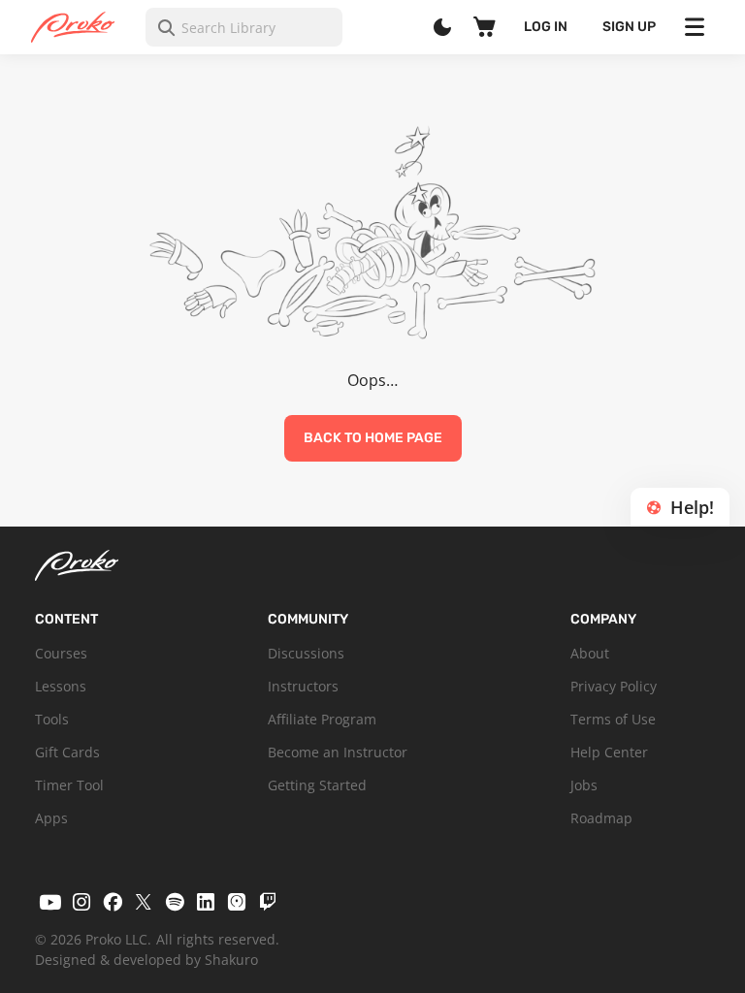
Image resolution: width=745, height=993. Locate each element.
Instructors (303, 686)
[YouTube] (50, 901)
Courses (61, 653)
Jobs (584, 785)
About (589, 653)
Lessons (60, 686)
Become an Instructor (337, 752)
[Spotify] (174, 901)
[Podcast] (236, 901)
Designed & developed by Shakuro (146, 959)
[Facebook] (112, 901)
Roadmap (601, 818)
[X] (143, 901)
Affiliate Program (322, 719)
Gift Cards (67, 752)
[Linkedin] (205, 901)
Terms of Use (613, 719)
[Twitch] (267, 901)
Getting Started (317, 785)
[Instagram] (81, 901)
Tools (52, 719)
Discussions (306, 653)
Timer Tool (69, 785)
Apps (51, 818)
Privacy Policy (613, 686)
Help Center (609, 752)
